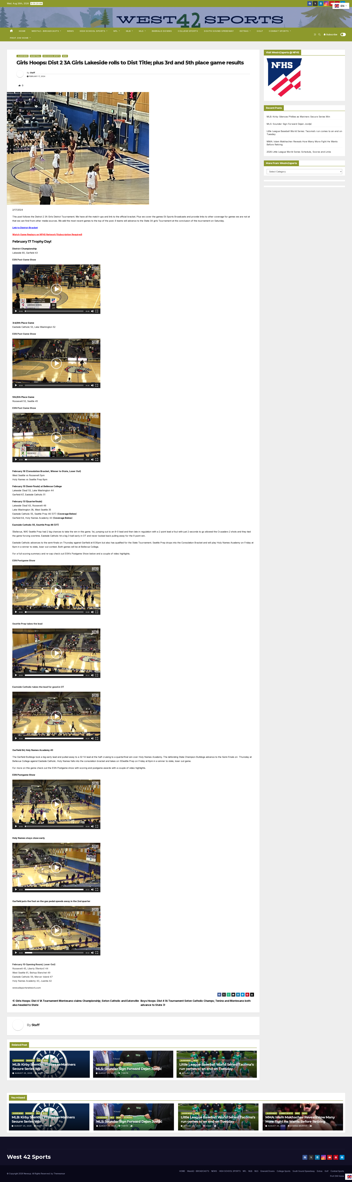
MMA (297, 1113)
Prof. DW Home (19, 38)
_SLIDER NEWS (22, 56)
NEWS (70, 31)
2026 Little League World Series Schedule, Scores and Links (299, 151)
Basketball (35, 56)
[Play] (16, 311)
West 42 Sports (29, 1156)
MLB (128, 31)
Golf (260, 31)
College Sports (188, 31)
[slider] (54, 311)
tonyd (124, 1073)
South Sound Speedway (219, 31)
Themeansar (59, 1173)
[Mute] (92, 311)
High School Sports (51, 56)
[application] (56, 289)
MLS (141, 31)
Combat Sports (279, 31)
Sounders (127, 1065)
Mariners (30, 1060)
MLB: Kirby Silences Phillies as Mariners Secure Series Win (298, 116)
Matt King (43, 1073)
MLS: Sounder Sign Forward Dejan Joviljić (129, 1069)
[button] (319, 34)
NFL (115, 31)
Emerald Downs (162, 31)
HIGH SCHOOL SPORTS (93, 31)
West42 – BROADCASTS (45, 31)
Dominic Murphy (299, 1126)
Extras (244, 31)
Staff (32, 72)
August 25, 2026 (23, 1073)
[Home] (11, 31)
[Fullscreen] (96, 311)
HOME (22, 31)
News (65, 56)
